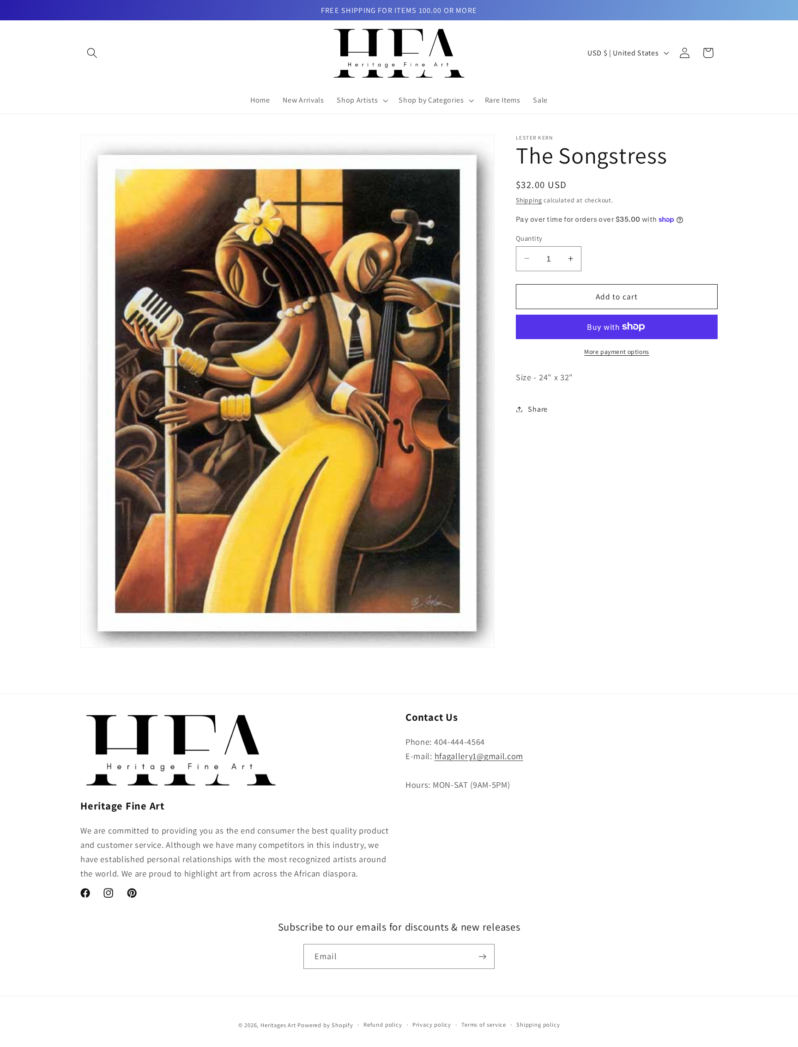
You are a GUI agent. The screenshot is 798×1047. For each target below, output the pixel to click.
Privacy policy (431, 1025)
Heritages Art (278, 1025)
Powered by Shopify (325, 1025)
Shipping (529, 200)
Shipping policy (538, 1025)
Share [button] (537, 409)
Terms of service (483, 1025)
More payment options (616, 351)
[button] (92, 53)
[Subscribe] (482, 956)
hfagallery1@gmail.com (479, 755)
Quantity (529, 237)
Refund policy (382, 1025)
